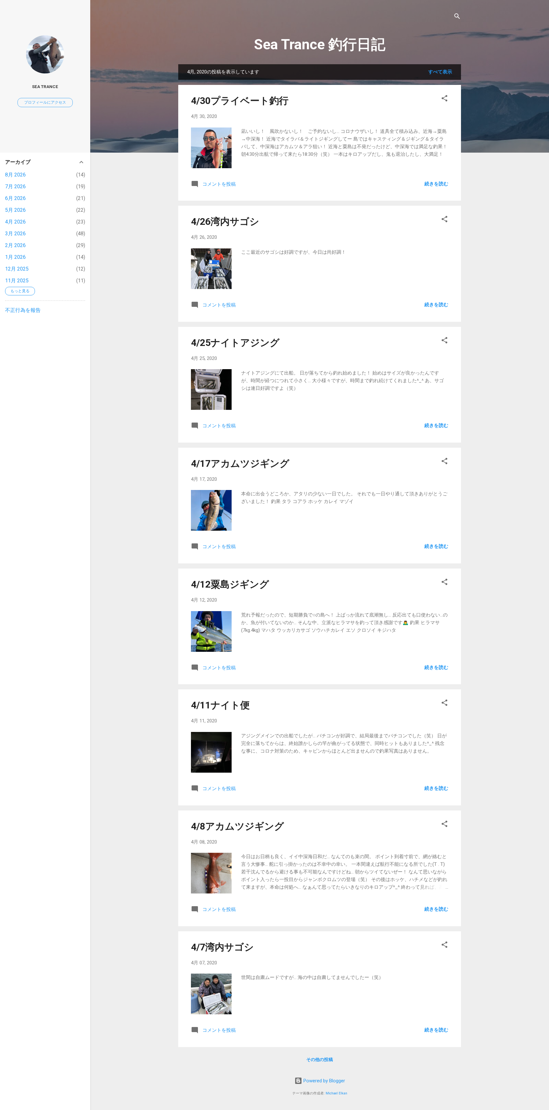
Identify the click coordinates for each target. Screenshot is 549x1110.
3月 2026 (15, 234)
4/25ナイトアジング (235, 342)
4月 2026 (15, 222)
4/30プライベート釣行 (239, 100)
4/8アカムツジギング (237, 826)
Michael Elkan (336, 1093)
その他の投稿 (319, 1059)
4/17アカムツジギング (240, 463)
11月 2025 (17, 281)
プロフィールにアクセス (45, 102)
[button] (444, 99)
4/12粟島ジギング (230, 584)
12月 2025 (17, 269)
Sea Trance (45, 86)
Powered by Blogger (323, 1081)
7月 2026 (15, 186)
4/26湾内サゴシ (225, 221)
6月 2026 (15, 198)
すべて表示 (440, 72)
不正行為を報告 (23, 310)
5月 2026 (15, 210)
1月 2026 (15, 257)
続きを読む (436, 184)
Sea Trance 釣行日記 (319, 44)
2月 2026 (15, 245)
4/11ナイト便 (220, 705)
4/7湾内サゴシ (222, 947)
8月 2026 (15, 175)
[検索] (457, 17)
